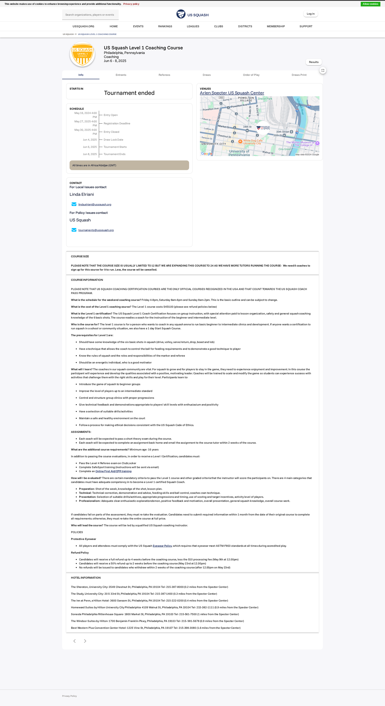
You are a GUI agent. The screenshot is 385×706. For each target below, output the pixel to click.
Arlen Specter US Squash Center (232, 92)
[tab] (80, 74)
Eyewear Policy (162, 546)
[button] (192, 256)
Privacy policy (131, 4)
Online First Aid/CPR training (113, 471)
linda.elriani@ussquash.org (94, 204)
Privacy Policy (69, 695)
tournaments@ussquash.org (96, 230)
